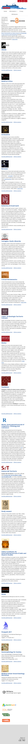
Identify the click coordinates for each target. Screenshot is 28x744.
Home (5, 11)
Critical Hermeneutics (9, 279)
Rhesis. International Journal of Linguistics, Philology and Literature (12, 426)
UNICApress (14, 14)
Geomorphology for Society (11, 652)
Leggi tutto (15, 39)
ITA (26, 1)
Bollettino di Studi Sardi (10, 206)
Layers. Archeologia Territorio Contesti (12, 317)
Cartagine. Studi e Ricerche (11, 241)
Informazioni (12, 11)
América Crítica (6, 81)
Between (4, 169)
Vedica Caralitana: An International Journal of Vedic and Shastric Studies (13, 553)
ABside (3, 50)
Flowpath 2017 (6, 632)
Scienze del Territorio (9, 471)
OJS (22, 447)
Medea (3, 343)
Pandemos (5, 387)
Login (19, 1)
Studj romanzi (6, 511)
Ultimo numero (17, 70)
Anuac (3, 594)
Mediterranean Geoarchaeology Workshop (12, 674)
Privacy (21, 11)
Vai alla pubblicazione (6, 70)
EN (22, 1)
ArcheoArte (5, 135)
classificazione (7, 179)
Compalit (10, 176)
